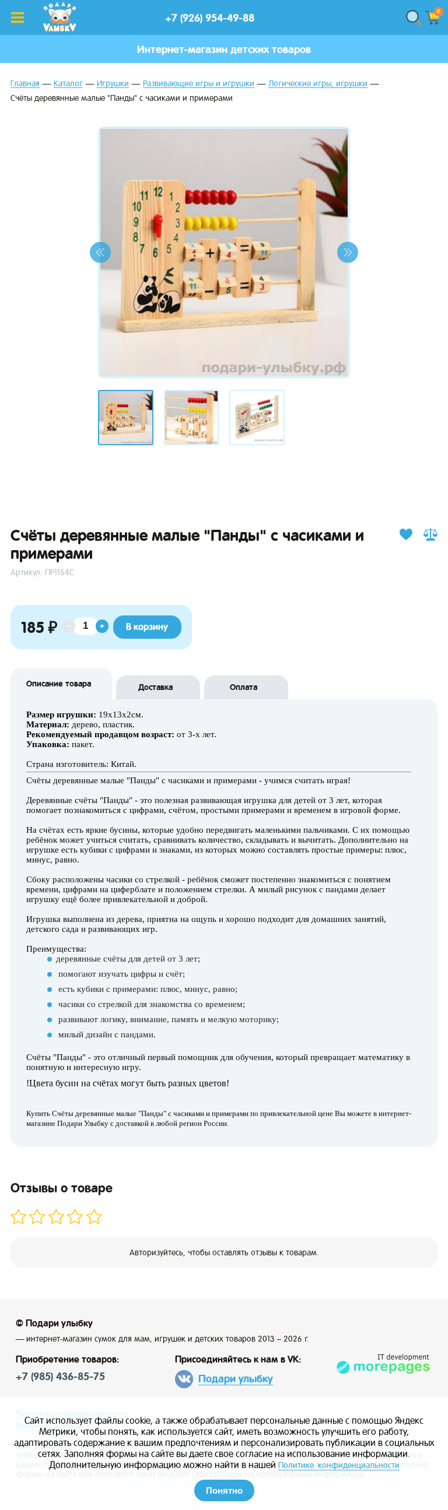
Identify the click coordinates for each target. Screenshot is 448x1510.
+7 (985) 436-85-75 (60, 1376)
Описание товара (58, 683)
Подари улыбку (235, 1378)
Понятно (224, 1490)
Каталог (68, 83)
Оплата (243, 687)
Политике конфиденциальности (339, 1465)
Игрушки (113, 83)
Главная (25, 83)
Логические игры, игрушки (318, 83)
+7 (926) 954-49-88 (209, 18)
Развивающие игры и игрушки (198, 83)
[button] (100, 252)
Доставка (155, 687)
